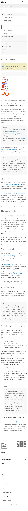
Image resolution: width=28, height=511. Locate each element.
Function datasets (8, 30)
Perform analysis (10, 9)
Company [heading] (3, 463)
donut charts (8, 140)
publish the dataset (16, 273)
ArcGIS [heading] (3, 452)
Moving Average (8, 264)
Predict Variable (21, 217)
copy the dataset (18, 421)
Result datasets (7, 27)
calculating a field (14, 133)
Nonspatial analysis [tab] (9, 43)
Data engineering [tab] (8, 36)
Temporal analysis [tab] (8, 46)
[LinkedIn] (25, 442)
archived (4, 66)
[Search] (22, 2)
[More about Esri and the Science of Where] (4, 445)
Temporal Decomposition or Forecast (11, 255)
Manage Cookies (7, 500)
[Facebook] (18, 442)
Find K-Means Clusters (19, 193)
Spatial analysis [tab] (7, 39)
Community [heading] (4, 455)
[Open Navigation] (26, 2)
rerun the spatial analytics (8, 149)
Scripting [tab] (6, 49)
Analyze (3, 9)
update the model (16, 422)
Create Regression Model (8, 217)
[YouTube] (25, 445)
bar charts (22, 138)
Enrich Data (7, 193)
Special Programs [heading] (5, 466)
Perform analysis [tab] (8, 14)
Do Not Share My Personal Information (12, 504)
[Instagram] (21, 445)
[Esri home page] (4, 2)
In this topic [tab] (7, 74)
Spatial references (8, 33)
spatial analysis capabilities (12, 184)
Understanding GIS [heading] (6, 459)
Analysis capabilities (8, 17)
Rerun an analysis (8, 23)
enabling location (14, 131)
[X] (21, 442)
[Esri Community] (18, 445)
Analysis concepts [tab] (8, 52)
